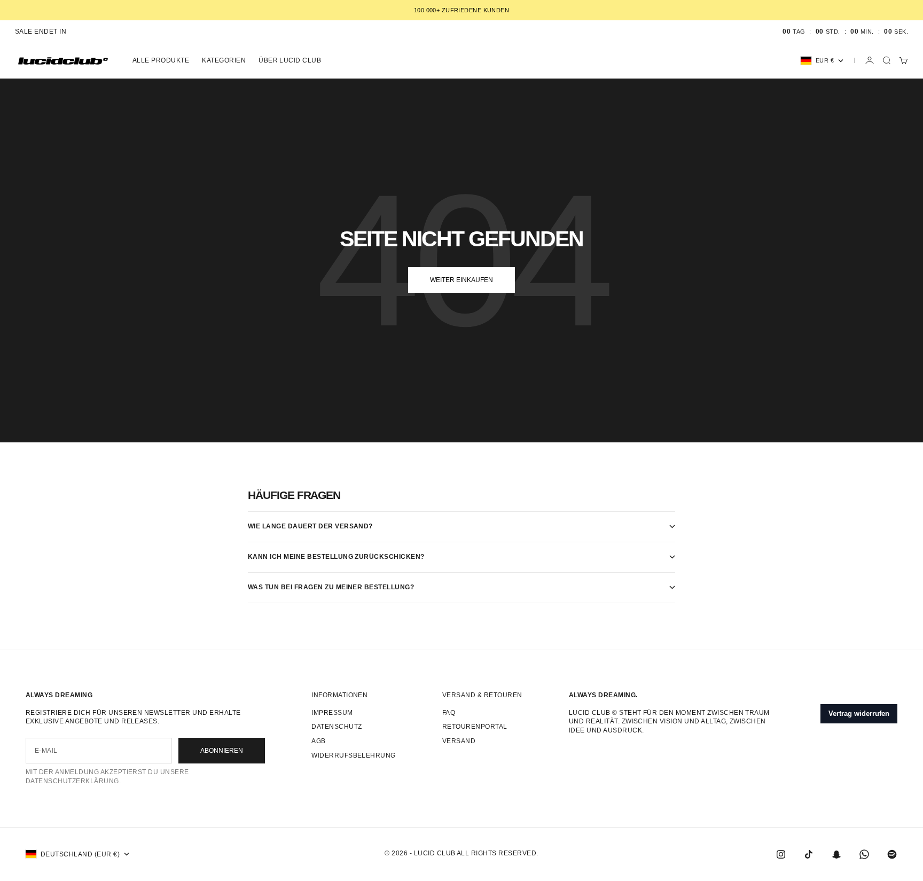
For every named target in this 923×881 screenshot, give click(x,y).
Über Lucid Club (290, 60)
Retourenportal (474, 726)
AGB (318, 741)
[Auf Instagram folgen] (781, 854)
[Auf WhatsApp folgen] (864, 854)
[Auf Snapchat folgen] (836, 854)
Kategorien (224, 60)
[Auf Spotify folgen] (892, 854)
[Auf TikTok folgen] (808, 854)
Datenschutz (336, 726)
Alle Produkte (160, 60)
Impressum (332, 712)
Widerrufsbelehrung (353, 755)
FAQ (448, 712)
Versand (458, 741)
